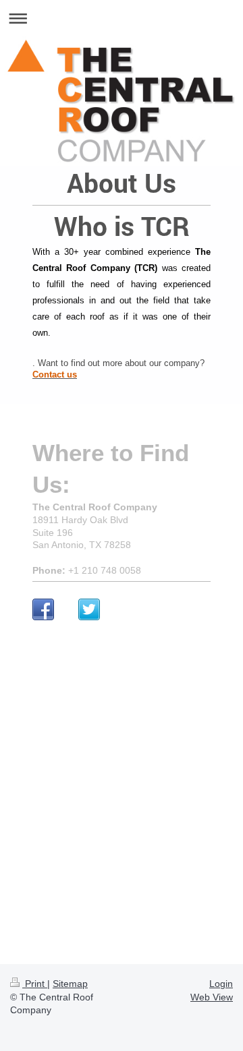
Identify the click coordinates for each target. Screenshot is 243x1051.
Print (34, 983)
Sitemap (70, 983)
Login (221, 983)
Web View (211, 997)
